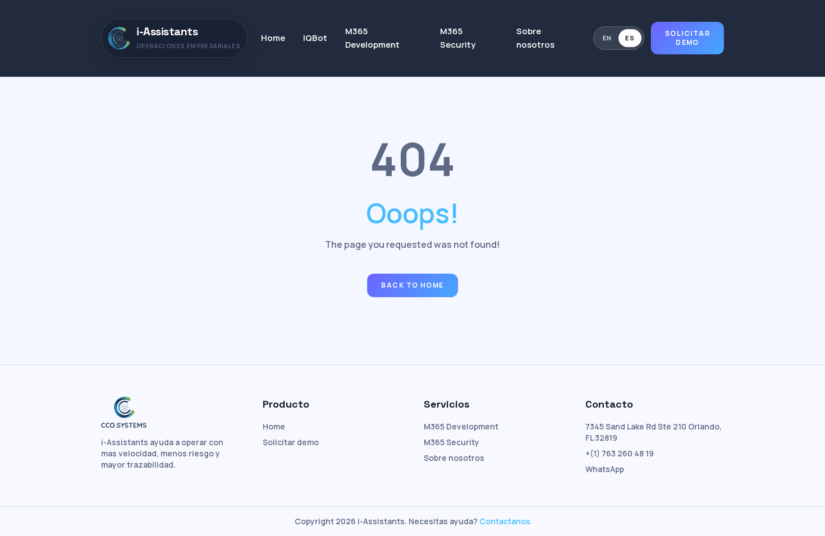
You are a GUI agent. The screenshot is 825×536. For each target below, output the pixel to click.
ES (630, 38)
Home (273, 38)
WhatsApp (604, 469)
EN (607, 38)
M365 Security (457, 37)
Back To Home (412, 285)
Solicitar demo (687, 38)
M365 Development (372, 37)
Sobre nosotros (535, 37)
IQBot (315, 38)
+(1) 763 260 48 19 (619, 453)
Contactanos (504, 521)
